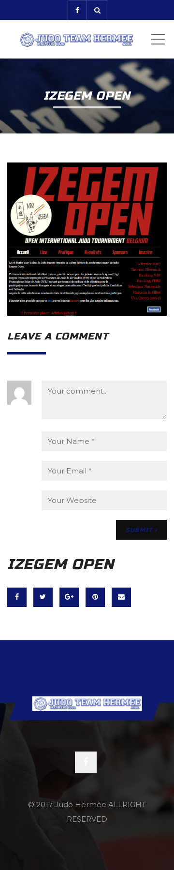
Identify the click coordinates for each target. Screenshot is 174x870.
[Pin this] (95, 597)
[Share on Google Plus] (69, 597)
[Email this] (121, 597)
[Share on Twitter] (43, 597)
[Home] (76, 39)
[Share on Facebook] (17, 597)
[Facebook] (77, 10)
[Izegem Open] (87, 238)
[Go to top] (87, 703)
